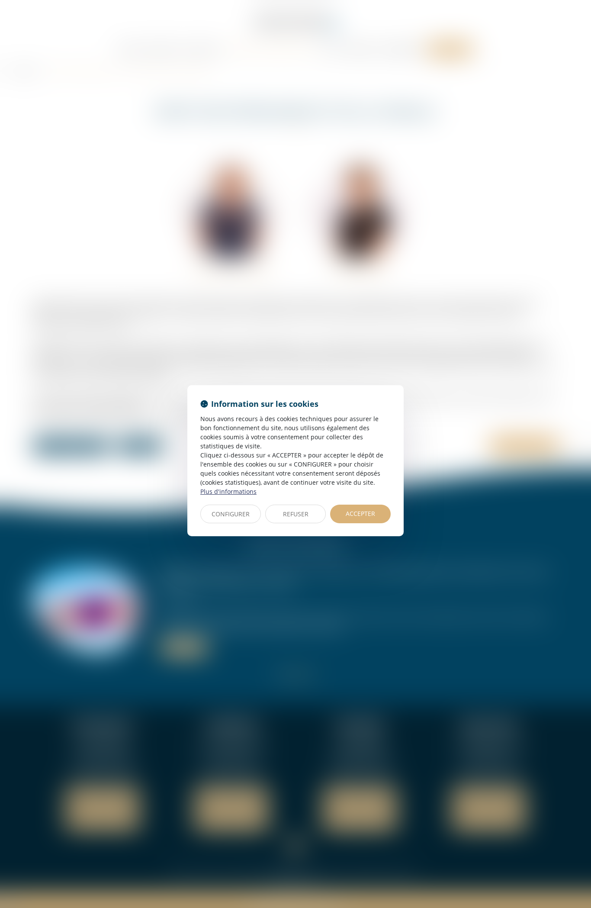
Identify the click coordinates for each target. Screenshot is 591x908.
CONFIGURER (231, 514)
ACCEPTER (360, 513)
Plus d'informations (228, 491)
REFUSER (295, 514)
